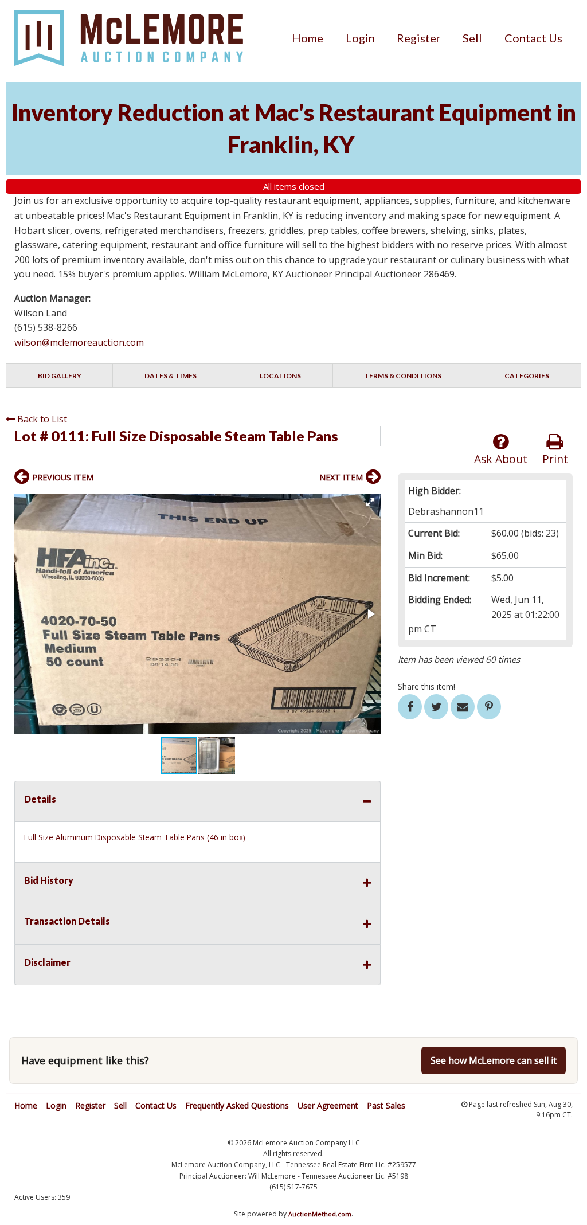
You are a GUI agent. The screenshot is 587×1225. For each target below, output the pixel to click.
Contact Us (533, 38)
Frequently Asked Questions (237, 1105)
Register (419, 38)
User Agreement (328, 1105)
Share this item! (426, 686)
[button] (370, 502)
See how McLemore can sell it (494, 1060)
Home (307, 38)
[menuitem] (307, 38)
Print (555, 459)
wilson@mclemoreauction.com (79, 342)
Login (360, 38)
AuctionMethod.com (319, 1214)
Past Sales (386, 1105)
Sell (472, 38)
